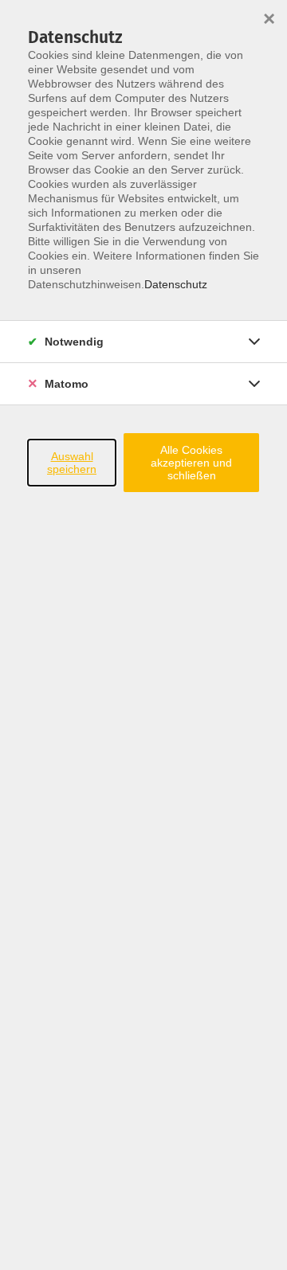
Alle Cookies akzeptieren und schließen (191, 463)
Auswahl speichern (71, 462)
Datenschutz (175, 284)
